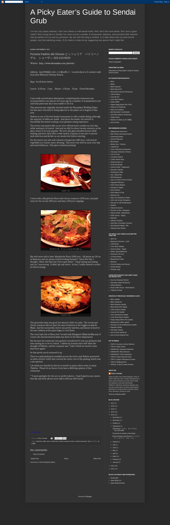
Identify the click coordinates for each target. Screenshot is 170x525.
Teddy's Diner (115, 117)
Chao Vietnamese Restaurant (121, 149)
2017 (113, 403)
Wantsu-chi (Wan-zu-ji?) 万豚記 (121, 120)
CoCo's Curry (115, 154)
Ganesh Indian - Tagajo (118, 249)
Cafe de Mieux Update (118, 309)
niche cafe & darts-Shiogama (120, 200)
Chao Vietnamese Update (119, 315)
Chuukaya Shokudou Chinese (121, 152)
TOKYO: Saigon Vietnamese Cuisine (123, 359)
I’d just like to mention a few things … (124, 433)
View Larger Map (35, 432)
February (116, 459)
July (114, 445)
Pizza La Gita (88, 334)
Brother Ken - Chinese (118, 144)
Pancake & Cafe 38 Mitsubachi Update (124, 325)
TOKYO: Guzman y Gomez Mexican (123, 344)
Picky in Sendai (116, 373)
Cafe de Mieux (115, 94)
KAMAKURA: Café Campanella (121, 354)
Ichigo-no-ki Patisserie (118, 107)
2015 (113, 409)
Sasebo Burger (116, 267)
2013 (113, 415)
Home (66, 458)
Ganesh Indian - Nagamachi (120, 167)
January (115, 462)
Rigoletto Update (116, 327)
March (115, 456)
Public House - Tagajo (118, 215)
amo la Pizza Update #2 (119, 332)
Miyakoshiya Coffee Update (120, 322)
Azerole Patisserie (117, 139)
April (114, 453)
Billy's (112, 81)
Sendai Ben (114, 478)
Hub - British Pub (116, 175)
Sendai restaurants (81, 441)
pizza (48, 441)
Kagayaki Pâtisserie (117, 182)
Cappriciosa (115, 147)
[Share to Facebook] (63, 438)
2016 (113, 406)
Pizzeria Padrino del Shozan (120, 264)
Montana (113, 262)
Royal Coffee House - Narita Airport (122, 288)
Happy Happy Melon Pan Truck (121, 104)
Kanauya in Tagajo (117, 187)
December (116, 417)
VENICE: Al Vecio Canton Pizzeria (122, 364)
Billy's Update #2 (116, 302)
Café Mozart (115, 244)
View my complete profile (117, 394)
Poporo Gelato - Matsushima (120, 213)
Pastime (113, 205)
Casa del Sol (115, 97)
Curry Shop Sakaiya (117, 246)
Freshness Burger (117, 164)
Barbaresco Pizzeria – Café (120, 241)
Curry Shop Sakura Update (120, 317)
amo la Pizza (115, 122)
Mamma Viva (115, 195)
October (115, 423)
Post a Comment (39, 454)
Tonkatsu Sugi (115, 269)
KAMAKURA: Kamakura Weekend (122, 349)
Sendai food (54, 441)
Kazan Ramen (115, 190)
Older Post (97, 458)
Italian (44, 441)
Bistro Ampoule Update (118, 304)
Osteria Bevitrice (116, 285)
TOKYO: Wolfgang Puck (119, 362)
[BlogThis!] (58, 438)
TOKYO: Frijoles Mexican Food (121, 357)
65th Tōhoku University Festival (121, 134)
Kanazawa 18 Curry (117, 254)
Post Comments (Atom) (47, 462)
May (114, 450)
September (116, 426)
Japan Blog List (116, 480)
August (115, 442)
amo (58, 337)
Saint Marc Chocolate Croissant (121, 223)
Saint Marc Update (117, 330)
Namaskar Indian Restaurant (120, 283)
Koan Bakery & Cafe (117, 192)
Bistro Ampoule (116, 87)
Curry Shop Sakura (117, 99)
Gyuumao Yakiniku (117, 170)
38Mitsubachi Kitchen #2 (119, 131)
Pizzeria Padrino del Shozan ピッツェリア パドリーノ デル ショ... (126, 437)
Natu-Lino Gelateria (117, 110)
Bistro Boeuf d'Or (116, 89)
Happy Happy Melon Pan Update (122, 320)
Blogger (89, 496)
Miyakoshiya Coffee (117, 259)
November (116, 420)
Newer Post (35, 458)
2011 (113, 469)
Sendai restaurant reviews (67, 441)
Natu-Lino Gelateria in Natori (120, 198)
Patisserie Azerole (117, 208)
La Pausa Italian (116, 257)
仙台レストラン (92, 441)
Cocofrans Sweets (117, 157)
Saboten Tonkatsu (117, 221)
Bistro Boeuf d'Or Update (119, 307)
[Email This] (56, 438)
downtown (39, 441)
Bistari (113, 84)
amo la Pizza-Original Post (119, 335)
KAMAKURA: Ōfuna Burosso (120, 352)
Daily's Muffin (115, 102)
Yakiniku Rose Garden (118, 228)
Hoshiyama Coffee (117, 172)
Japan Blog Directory (118, 483)
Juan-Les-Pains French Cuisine (121, 180)
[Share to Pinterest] (65, 438)
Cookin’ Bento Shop (117, 159)
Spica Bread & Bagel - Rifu (120, 225)
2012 (113, 466)
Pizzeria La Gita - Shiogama (120, 210)
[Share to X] (60, 438)
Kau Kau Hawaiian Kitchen (120, 280)
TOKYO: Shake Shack (118, 347)
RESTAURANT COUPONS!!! (120, 112)
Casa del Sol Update (118, 312)
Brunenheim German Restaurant (122, 92)
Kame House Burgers (118, 185)
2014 (113, 412)
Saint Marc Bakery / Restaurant (121, 115)
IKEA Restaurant (116, 177)
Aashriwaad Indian (117, 137)
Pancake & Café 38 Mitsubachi (121, 203)
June (114, 448)
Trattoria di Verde (116, 290)
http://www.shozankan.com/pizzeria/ (57, 63)
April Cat (113, 239)
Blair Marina (115, 142)
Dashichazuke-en (116, 162)
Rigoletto (114, 218)
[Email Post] (51, 438)
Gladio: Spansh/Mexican (119, 251)
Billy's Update (115, 299)
